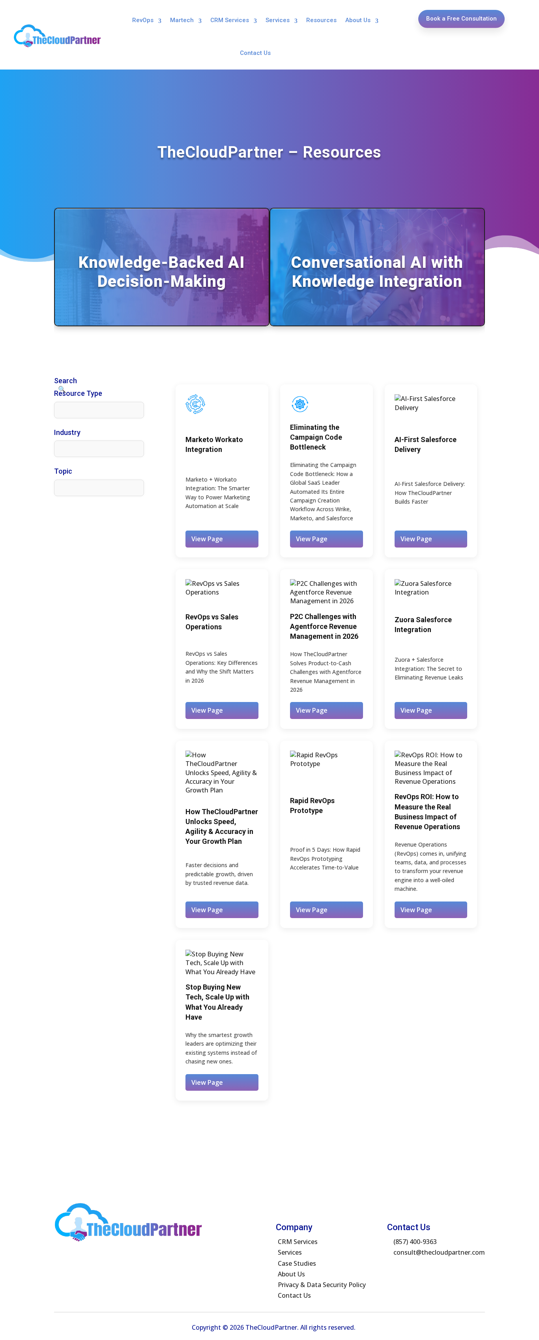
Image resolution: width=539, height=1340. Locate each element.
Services (278, 20)
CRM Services (229, 20)
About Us (358, 20)
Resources (321, 20)
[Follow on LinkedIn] (405, 1268)
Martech (182, 20)
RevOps (142, 20)
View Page (207, 538)
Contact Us (255, 52)
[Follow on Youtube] (389, 1268)
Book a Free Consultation (461, 18)
